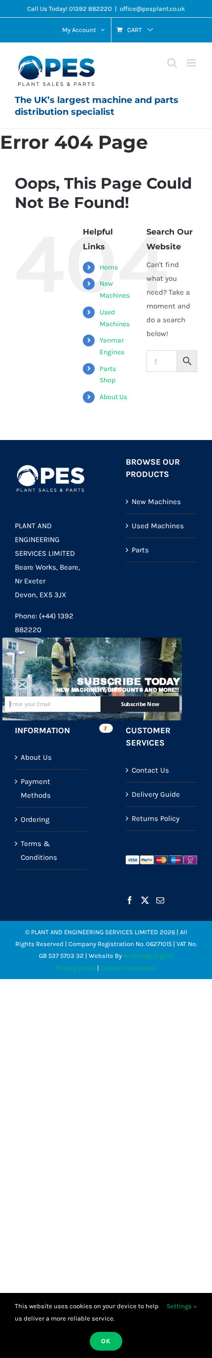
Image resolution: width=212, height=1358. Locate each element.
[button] (129, 682)
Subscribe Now (140, 704)
